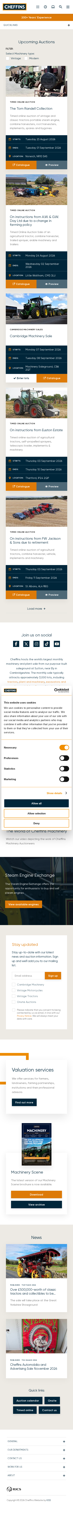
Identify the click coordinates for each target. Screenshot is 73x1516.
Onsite (52, 1400)
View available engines (23, 904)
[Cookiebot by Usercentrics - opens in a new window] (54, 690)
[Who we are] (45, 7)
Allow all (36, 803)
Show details (54, 793)
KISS (49, 1500)
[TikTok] (47, 644)
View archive (36, 1204)
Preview (54, 165)
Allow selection (37, 813)
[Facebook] (16, 644)
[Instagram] (36, 644)
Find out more (24, 1102)
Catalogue (23, 165)
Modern (34, 58)
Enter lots (23, 378)
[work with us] (53, 7)
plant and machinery (32, 681)
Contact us (49, 1410)
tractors (12, 681)
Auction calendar (27, 1400)
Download (36, 1194)
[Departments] (38, 7)
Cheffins (15, 7)
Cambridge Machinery (30, 984)
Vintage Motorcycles (30, 990)
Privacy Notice (24, 1016)
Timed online (24, 1410)
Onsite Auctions (26, 1002)
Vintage (16, 58)
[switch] (64, 758)
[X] (26, 644)
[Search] (60, 7)
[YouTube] (57, 644)
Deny (36, 823)
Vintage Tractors (27, 996)
